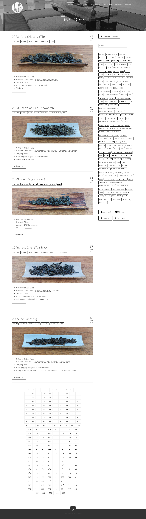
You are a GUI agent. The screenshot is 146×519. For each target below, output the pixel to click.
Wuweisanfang (105, 152)
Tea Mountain (104, 91)
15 (50, 394)
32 (33, 401)
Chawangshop (112, 108)
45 (50, 405)
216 (49, 485)
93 (38, 425)
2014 (127, 71)
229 (37, 493)
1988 (114, 196)
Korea (116, 148)
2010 (101, 101)
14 (44, 394)
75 (50, 417)
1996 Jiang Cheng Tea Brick (29, 247)
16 (55, 394)
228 (75, 489)
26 (55, 397)
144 (49, 449)
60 (78, 409)
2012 (116, 88)
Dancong (126, 159)
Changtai (117, 159)
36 (55, 401)
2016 (106, 64)
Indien (118, 179)
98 (66, 425)
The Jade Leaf (112, 118)
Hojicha (125, 165)
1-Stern (121, 118)
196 (75, 473)
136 (49, 445)
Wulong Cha (43, 184)
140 (75, 445)
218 (62, 485)
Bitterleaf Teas (126, 128)
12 (33, 394)
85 (50, 421)
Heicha (112, 98)
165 (29, 461)
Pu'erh (23, 41)
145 (56, 449)
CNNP (101, 125)
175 (42, 465)
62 (33, 413)
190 (36, 473)
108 (75, 429)
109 (29, 433)
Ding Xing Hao (122, 186)
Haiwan (107, 196)
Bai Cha (109, 148)
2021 (110, 71)
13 (38, 394)
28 (67, 397)
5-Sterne (16, 113)
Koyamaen (103, 165)
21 (27, 397)
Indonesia (103, 202)
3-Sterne (128, 57)
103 (42, 429)
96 (55, 425)
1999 (110, 138)
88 (67, 421)
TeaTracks (103, 138)
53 (38, 409)
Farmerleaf (113, 105)
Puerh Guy (123, 101)
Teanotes (71, 4)
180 (75, 465)
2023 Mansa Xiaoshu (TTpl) (29, 36)
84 (44, 421)
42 (33, 405)
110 (36, 433)
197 (29, 477)
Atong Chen (109, 192)
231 (50, 493)
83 (38, 421)
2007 (101, 88)
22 (33, 397)
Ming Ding (118, 172)
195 (69, 473)
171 (69, 461)
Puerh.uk (127, 67)
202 (62, 477)
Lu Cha (115, 71)
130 (62, 441)
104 (49, 429)
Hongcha (126, 84)
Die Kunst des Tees (106, 111)
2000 (117, 111)
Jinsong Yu (126, 74)
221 (29, 489)
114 (62, 433)
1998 (120, 155)
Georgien (126, 199)
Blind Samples (107, 4)
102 (36, 429)
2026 (122, 138)
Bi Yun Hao (103, 115)
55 (50, 409)
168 (49, 461)
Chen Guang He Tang (107, 186)
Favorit (115, 61)
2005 (61, 324)
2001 (123, 162)
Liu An (106, 155)
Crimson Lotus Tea (106, 135)
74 (44, 417)
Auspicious (116, 132)
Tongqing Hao (121, 142)
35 (50, 401)
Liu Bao (120, 125)
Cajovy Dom (103, 128)
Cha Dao (102, 108)
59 (72, 409)
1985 (101, 192)
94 (44, 425)
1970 (118, 165)
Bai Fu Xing (117, 199)
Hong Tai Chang (116, 182)
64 (44, 413)
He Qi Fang (108, 88)
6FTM (101, 175)
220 (75, 485)
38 (67, 401)
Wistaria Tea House (126, 175)
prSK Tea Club (114, 115)
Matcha (102, 148)
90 (78, 421)
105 (56, 429)
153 (56, 453)
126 (36, 441)
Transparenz (129, 4)
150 (36, 453)
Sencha (102, 118)
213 (29, 485)
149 (29, 453)
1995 (124, 179)
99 (72, 425)
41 (27, 405)
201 (56, 477)
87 (61, 421)
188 (75, 469)
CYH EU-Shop (121, 218)
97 (61, 425)
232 (57, 493)
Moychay (123, 95)
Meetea (102, 145)
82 (33, 421)
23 (38, 397)
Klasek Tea (114, 128)
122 (62, 437)
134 (36, 445)
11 (27, 394)
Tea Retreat (118, 4)
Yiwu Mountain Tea (122, 192)
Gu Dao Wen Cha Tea (106, 162)
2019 (101, 64)
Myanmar (110, 142)
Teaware (79, 4)
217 (56, 485)
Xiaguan (114, 155)
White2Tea (116, 91)
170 (62, 461)
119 (42, 437)
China (30, 41)
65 (50, 413)
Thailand (102, 71)
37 (61, 401)
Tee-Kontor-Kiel (61, 252)
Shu (100, 84)
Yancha (113, 125)
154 (62, 453)
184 (49, 469)
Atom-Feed (106, 212)
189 (29, 473)
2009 (130, 95)
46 (55, 405)
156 (75, 453)
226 (62, 489)
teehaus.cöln (118, 152)
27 (61, 397)
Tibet (119, 196)
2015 (101, 78)
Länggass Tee (104, 169)
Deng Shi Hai (111, 145)
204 (75, 477)
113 (56, 433)
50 (78, 405)
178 (62, 465)
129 (56, 441)
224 (49, 489)
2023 (52, 41)
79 (72, 417)
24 (44, 397)
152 (49, 453)
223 (42, 489)
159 (42, 457)
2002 (128, 118)
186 (62, 469)
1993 (101, 196)
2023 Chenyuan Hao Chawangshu (33, 108)
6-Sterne (44, 113)
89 (72, 421)
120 (49, 437)
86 (55, 421)
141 (29, 449)
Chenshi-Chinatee (123, 98)
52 (33, 409)
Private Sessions (95, 4)
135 (42, 445)
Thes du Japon (104, 132)
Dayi (100, 155)
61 (27, 413)
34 (44, 401)
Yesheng (121, 78)
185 (56, 469)
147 (69, 449)
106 (62, 429)
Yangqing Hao (115, 122)
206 (36, 481)
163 (69, 457)
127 (42, 441)
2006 (121, 88)
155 (69, 453)
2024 (122, 71)
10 (76, 389)
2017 (111, 64)
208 (49, 481)
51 (27, 409)
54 (44, 409)
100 (78, 425)
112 (49, 433)
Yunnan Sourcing (111, 95)
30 (78, 397)
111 (42, 433)
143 (42, 449)
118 (36, 437)
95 (49, 425)
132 (75, 441)
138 (62, 445)
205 (29, 481)
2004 (122, 111)
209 (56, 481)
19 (72, 394)
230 (43, 493)
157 (29, 457)
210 (62, 481)
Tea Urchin (103, 98)
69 (72, 413)
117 (29, 437)
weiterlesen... (19, 95)
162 (62, 457)
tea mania (128, 145)
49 (72, 405)
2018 (109, 67)
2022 (130, 64)
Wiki (85, 4)
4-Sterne (16, 41)
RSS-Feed (120, 212)
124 (75, 437)
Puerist (126, 172)
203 (69, 477)
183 (42, 469)
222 (36, 489)
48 (67, 405)
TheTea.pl (44, 41)
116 (75, 433)
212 (75, 481)
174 (36, 465)
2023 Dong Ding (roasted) (28, 179)
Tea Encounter (110, 78)
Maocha (117, 74)
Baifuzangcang (111, 175)
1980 (117, 135)
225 (56, 489)
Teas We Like (103, 182)
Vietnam (123, 135)
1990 (101, 95)
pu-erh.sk (24, 184)
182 (36, 469)
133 (29, 445)
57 (61, 409)
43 (38, 405)
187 (69, 469)
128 (49, 441)
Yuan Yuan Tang (118, 189)
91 (27, 425)
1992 (118, 162)
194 (62, 473)
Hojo (125, 196)
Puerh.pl (129, 138)
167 (42, 461)
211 (69, 481)
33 (38, 401)
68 (67, 413)
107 (69, 429)
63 (38, 413)
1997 (122, 148)
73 (38, 417)
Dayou (116, 138)
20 (78, 394)
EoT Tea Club (124, 105)
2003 (131, 101)
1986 (101, 179)
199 (42, 477)
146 (62, 449)
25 (50, 397)
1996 (51, 252)
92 (32, 425)
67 (61, 413)
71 (27, 417)
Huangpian (103, 122)
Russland (108, 159)
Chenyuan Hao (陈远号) (25, 159)
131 (69, 441)
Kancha (129, 148)
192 (49, 473)
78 (67, 417)
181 (29, 469)
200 (49, 477)
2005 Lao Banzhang (24, 319)
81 (27, 421)
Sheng (36, 41)
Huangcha (128, 155)
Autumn (129, 78)
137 (56, 445)
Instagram (106, 218)
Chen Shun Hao (105, 199)
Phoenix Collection (119, 169)
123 (69, 437)
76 (55, 417)
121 (56, 437)
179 (69, 465)
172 (75, 461)
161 (56, 457)
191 (42, 473)
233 (63, 493)
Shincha (112, 165)
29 (72, 397)
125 (29, 441)
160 (49, 457)
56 (55, 409)
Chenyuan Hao (55, 113)
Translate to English (110, 36)
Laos (107, 125)
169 (56, 461)
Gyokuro (128, 152)
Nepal (130, 179)
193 (56, 473)
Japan (113, 84)
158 (36, 457)
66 (55, 413)
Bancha (102, 142)
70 (78, 413)
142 (36, 449)
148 (75, 449)
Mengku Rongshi (105, 172)
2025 (101, 81)
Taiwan (52, 184)
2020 (129, 61)
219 (69, 485)
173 (29, 465)
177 (56, 465)
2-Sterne (102, 67)
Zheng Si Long (110, 81)
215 (42, 485)
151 (42, 453)
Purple (120, 145)
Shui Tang (113, 101)
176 (49, 465)
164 (75, 457)
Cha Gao (129, 189)
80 (78, 417)
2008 (128, 91)
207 (42, 481)
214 (36, 485)
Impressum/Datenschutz (73, 514)
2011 (123, 91)
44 (44, 405)
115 (69, 433)
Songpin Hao (109, 179)
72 (33, 417)
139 (69, 445)
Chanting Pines (127, 115)
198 (36, 477)
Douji (127, 125)
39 (72, 401)
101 (29, 429)
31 (27, 401)
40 (78, 401)
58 (67, 409)
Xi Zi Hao (125, 122)
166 (36, 461)
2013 (119, 84)
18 (67, 394)
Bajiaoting (54, 324)
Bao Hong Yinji (104, 189)
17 (61, 394)
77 (61, 417)
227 (69, 489)
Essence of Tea (104, 61)
